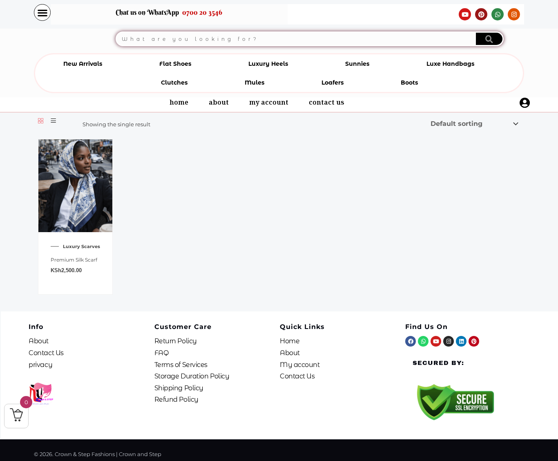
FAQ (161, 353)
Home (179, 103)
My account (268, 103)
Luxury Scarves (81, 246)
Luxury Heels (268, 63)
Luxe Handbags (450, 63)
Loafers (332, 82)
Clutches (174, 82)
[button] (42, 12)
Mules (254, 82)
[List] (53, 121)
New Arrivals (82, 63)
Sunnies (357, 63)
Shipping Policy (178, 388)
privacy (40, 365)
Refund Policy (176, 399)
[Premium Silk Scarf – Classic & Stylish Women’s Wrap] (75, 185)
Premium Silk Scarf (74, 260)
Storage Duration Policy (192, 376)
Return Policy (175, 341)
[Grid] (40, 121)
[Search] (489, 39)
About (219, 103)
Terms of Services (181, 365)
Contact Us (326, 103)
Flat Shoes (175, 63)
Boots (409, 82)
